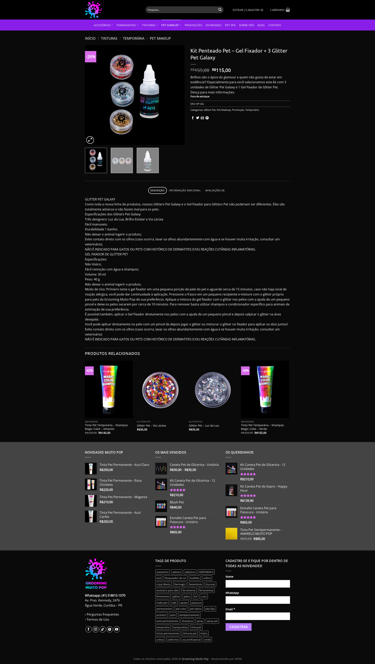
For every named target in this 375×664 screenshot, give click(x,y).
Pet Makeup (170, 25)
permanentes (164, 608)
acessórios (162, 572)
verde (207, 639)
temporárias (180, 627)
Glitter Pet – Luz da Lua (204, 425)
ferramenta (189, 590)
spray (200, 621)
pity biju (210, 608)
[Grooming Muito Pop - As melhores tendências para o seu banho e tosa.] (112, 10)
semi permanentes (167, 621)
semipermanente (189, 615)
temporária (163, 627)
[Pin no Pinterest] (207, 118)
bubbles (194, 578)
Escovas (210, 584)
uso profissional (191, 639)
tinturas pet (190, 633)
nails (173, 602)
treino (203, 633)
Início (90, 38)
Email (230, 609)
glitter (176, 596)
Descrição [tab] (157, 190)
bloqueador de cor (175, 578)
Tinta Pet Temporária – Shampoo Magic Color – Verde (262, 427)
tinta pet (196, 627)
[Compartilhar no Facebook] (192, 118)
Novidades (213, 25)
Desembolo (195, 584)
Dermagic (179, 584)
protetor (161, 615)
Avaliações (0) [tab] (215, 190)
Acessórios (102, 25)
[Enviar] (220, 9)
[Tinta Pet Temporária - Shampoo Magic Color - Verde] (265, 389)
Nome (229, 576)
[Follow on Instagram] (95, 629)
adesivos (190, 572)
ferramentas (206, 590)
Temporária (133, 38)
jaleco (187, 596)
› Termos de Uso (97, 619)
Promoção (238, 110)
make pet (161, 602)
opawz (184, 602)
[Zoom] (90, 140)
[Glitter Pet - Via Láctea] (161, 389)
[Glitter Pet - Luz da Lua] (213, 389)
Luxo (204, 596)
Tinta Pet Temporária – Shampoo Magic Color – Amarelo (106, 427)
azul (158, 578)
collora (207, 578)
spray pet (212, 621)
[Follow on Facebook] (88, 629)
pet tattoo (196, 608)
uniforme (172, 639)
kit (195, 596)
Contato (274, 25)
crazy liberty (163, 584)
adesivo (176, 572)
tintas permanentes (167, 633)
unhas (160, 639)
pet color (181, 608)
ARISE (238, 659)
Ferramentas (126, 25)
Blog (261, 25)
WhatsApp (232, 593)
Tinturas (148, 25)
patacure (196, 602)
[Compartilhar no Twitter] (197, 118)
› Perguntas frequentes (102, 614)
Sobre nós (246, 25)
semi (173, 615)
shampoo (187, 621)
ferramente (163, 596)
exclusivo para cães (167, 590)
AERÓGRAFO (206, 572)
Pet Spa (230, 25)
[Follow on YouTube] (116, 629)
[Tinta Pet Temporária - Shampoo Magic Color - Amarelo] (109, 389)
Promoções (193, 25)
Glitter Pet (210, 110)
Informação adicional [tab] (185, 190)
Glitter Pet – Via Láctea (151, 425)
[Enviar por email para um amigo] (202, 118)
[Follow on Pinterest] (109, 629)
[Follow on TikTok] (102, 629)
